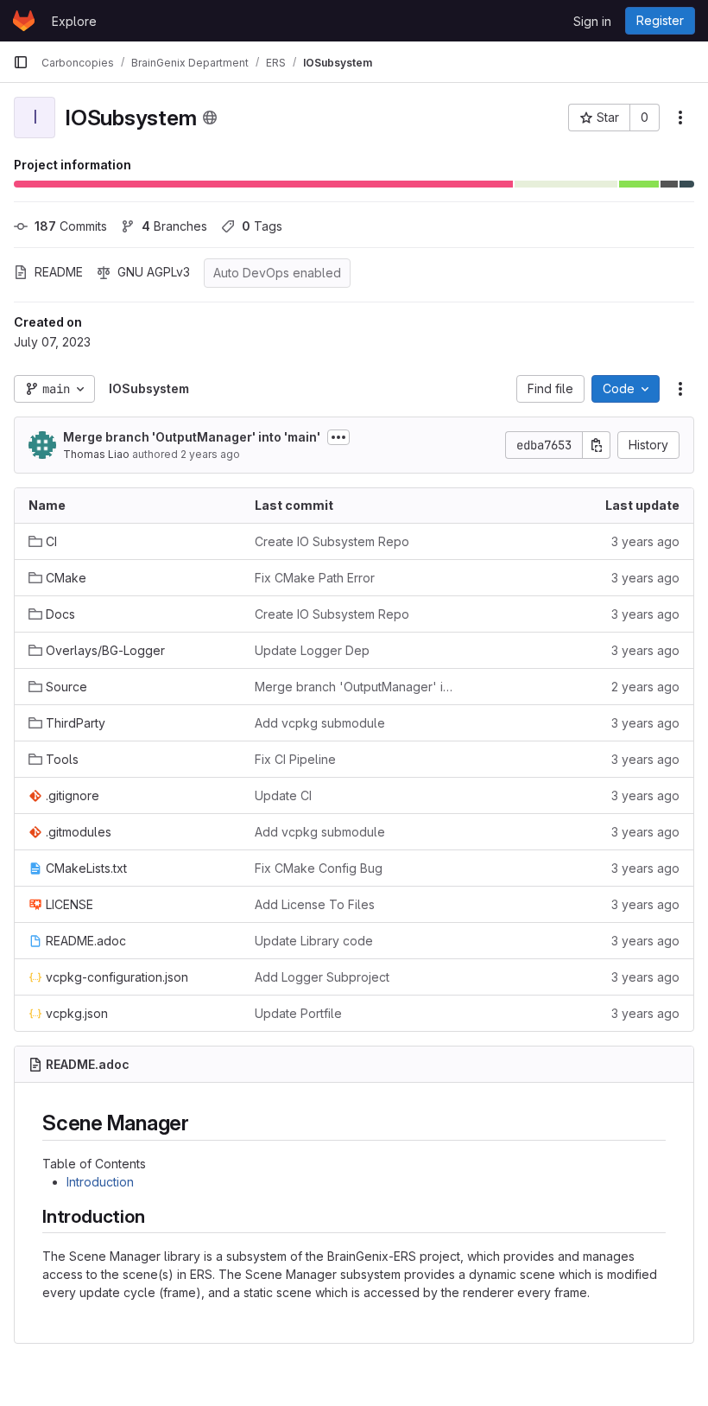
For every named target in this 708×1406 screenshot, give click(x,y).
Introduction (100, 1181)
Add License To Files (315, 904)
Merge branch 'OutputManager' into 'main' (191, 436)
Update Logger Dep (312, 650)
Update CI (283, 795)
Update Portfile (298, 1013)
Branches (174, 226)
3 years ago (645, 541)
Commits (71, 226)
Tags (262, 226)
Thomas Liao (96, 454)
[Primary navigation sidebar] (21, 62)
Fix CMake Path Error (315, 577)
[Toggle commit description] (338, 437)
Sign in (592, 21)
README (59, 271)
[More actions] (680, 117)
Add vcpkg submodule (320, 723)
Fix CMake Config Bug (318, 868)
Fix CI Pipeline (295, 759)
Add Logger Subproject (322, 977)
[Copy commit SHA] (596, 445)
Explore (74, 21)
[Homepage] (23, 21)
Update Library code (314, 940)
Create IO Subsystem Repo (332, 541)
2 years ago (210, 454)
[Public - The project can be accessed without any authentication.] (210, 117)
